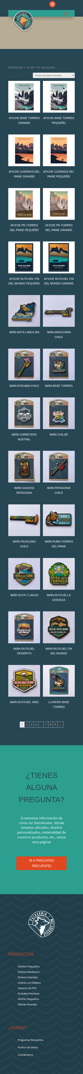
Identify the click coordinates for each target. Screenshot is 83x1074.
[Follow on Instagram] (52, 4)
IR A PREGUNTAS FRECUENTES (41, 863)
